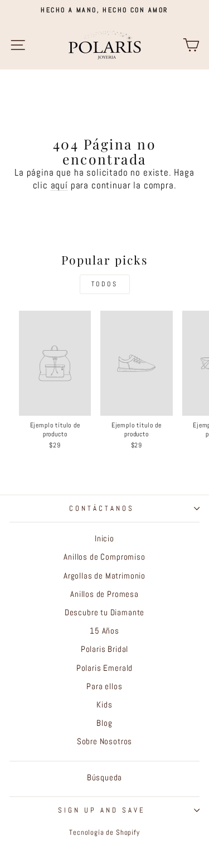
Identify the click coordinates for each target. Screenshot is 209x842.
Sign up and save (101, 810)
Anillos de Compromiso (104, 556)
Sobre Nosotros (105, 741)
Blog (104, 723)
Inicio (104, 538)
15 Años (104, 630)
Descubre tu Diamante (105, 612)
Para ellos (104, 686)
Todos (104, 284)
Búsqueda (105, 777)
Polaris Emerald (104, 668)
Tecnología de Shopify (104, 832)
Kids (104, 704)
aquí (59, 185)
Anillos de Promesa (104, 594)
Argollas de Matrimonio (104, 575)
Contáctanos (101, 508)
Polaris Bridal (105, 649)
